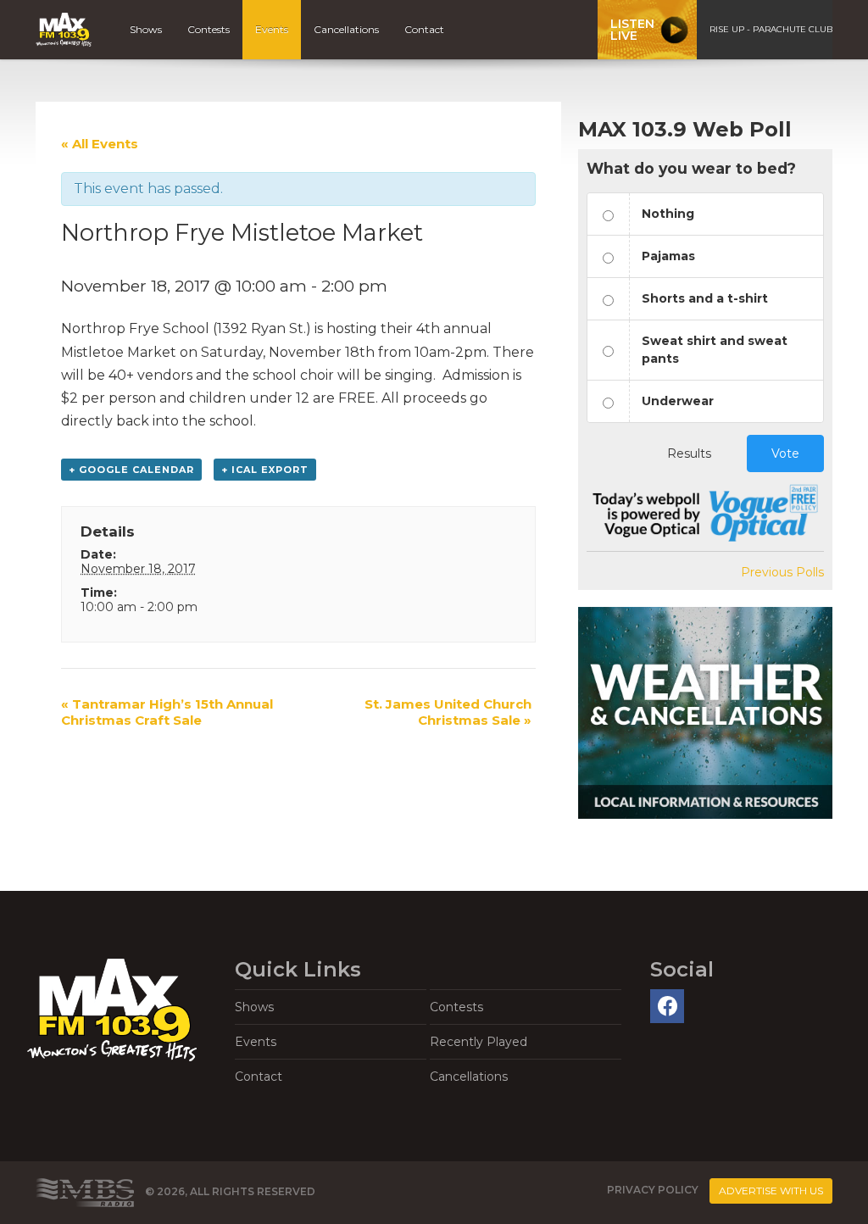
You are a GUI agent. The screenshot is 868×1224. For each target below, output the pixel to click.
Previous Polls (782, 572)
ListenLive (632, 29)
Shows (146, 29)
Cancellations (346, 29)
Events (271, 29)
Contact (424, 29)
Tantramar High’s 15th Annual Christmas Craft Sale (167, 712)
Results (689, 453)
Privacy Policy (652, 1190)
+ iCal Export (265, 470)
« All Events (99, 144)
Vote (785, 453)
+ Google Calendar (131, 470)
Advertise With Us (771, 1190)
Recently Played (478, 1041)
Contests (208, 29)
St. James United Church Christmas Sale (447, 712)
